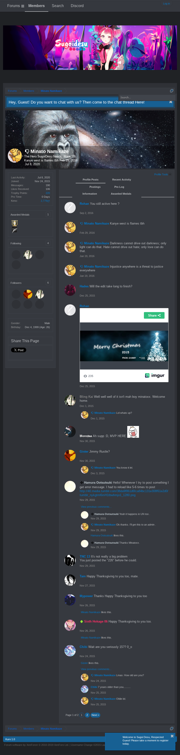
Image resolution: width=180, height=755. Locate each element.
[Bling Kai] (28, 255)
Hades (84, 286)
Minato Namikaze (49, 151)
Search (58, 6)
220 (48, 193)
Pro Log (119, 186)
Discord (77, 6)
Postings (95, 186)
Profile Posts (90, 179)
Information (89, 193)
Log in (166, 3)
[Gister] (28, 295)
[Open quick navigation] (171, 90)
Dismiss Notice (170, 102)
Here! (140, 102)
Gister (84, 451)
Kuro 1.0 (10, 739)
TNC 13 (85, 556)
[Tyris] (28, 305)
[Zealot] (17, 265)
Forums (13, 6)
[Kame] (40, 255)
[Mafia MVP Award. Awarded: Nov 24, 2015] (15, 232)
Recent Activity (121, 179)
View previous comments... (96, 506)
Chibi (83, 647)
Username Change (90, 744)
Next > (95, 715)
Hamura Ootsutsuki (102, 535)
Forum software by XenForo (36, 744)
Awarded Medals (121, 193)
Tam (83, 576)
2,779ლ (45, 200)
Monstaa (86, 436)
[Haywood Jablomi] (17, 255)
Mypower (86, 596)
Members (36, 6)
